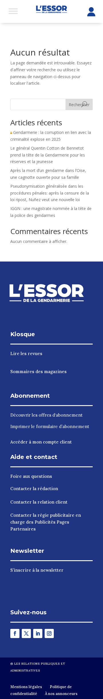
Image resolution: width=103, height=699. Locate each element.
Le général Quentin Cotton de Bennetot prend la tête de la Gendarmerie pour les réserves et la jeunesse (47, 155)
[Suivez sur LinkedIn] (37, 633)
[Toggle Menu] (13, 11)
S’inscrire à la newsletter (37, 570)
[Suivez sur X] (26, 633)
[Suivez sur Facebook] (14, 633)
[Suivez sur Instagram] (49, 633)
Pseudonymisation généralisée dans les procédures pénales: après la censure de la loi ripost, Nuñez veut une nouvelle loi (49, 193)
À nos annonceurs (61, 693)
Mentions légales (26, 686)
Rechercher (79, 104)
